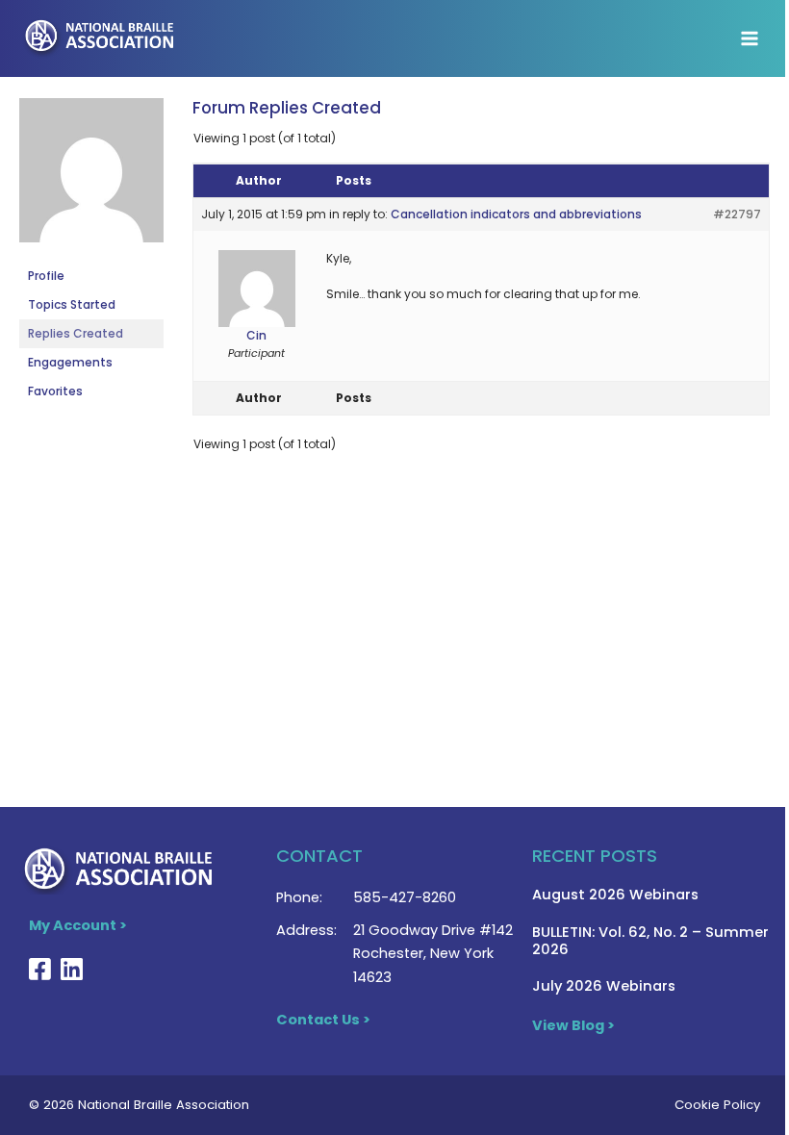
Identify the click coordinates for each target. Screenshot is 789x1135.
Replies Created (75, 333)
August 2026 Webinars (615, 894)
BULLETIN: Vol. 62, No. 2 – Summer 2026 (650, 940)
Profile (46, 275)
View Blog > (573, 1025)
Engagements (70, 362)
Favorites (55, 391)
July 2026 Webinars (603, 986)
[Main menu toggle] (749, 38)
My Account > (78, 925)
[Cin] (91, 178)
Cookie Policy (717, 1105)
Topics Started (71, 304)
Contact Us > (323, 1019)
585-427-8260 (404, 897)
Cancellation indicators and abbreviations (516, 214)
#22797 (737, 214)
